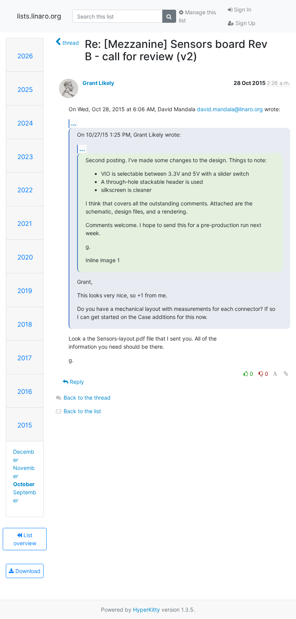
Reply (76, 381)
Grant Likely (98, 83)
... (74, 123)
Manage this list (197, 16)
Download (27, 571)
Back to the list (81, 411)
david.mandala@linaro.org (230, 109)
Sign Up (245, 23)
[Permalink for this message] (286, 373)
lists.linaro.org (39, 16)
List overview (24, 539)
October (24, 484)
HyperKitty (146, 609)
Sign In (241, 9)
